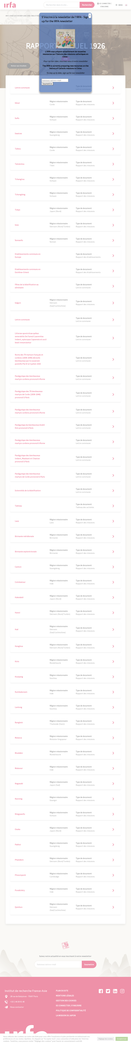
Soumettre (47, 83)
